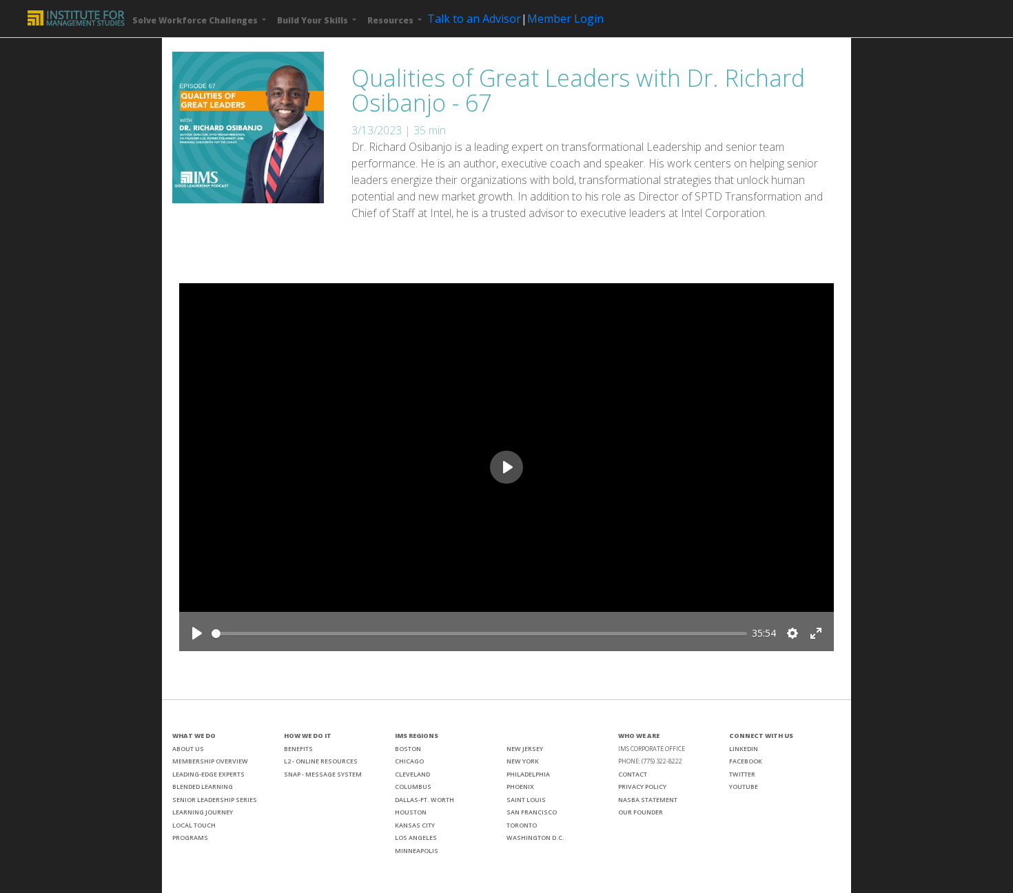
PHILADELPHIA (528, 774)
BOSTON (408, 748)
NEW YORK (522, 761)
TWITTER (742, 774)
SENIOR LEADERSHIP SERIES (214, 799)
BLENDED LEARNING (202, 786)
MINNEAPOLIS (416, 850)
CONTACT (632, 774)
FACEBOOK (745, 761)
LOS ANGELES (416, 837)
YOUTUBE (743, 786)
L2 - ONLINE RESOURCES (321, 761)
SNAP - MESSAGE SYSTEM (323, 774)
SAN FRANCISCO (531, 812)
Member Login (565, 18)
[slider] (479, 633)
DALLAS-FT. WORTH (424, 799)
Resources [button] (391, 20)
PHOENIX (520, 786)
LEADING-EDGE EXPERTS (208, 774)
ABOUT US (188, 748)
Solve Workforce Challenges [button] (196, 20)
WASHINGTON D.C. (535, 837)
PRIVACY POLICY (642, 786)
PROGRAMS (190, 837)
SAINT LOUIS (526, 799)
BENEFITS (298, 748)
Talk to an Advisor (474, 18)
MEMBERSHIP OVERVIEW (210, 761)
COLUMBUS (413, 786)
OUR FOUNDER (640, 812)
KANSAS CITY (415, 825)
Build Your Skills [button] (313, 20)
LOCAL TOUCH (194, 825)
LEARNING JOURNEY (202, 812)
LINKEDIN (743, 748)
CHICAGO (409, 761)
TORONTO (521, 825)
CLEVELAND (412, 774)
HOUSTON (411, 812)
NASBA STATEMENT (647, 799)
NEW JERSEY (524, 748)
